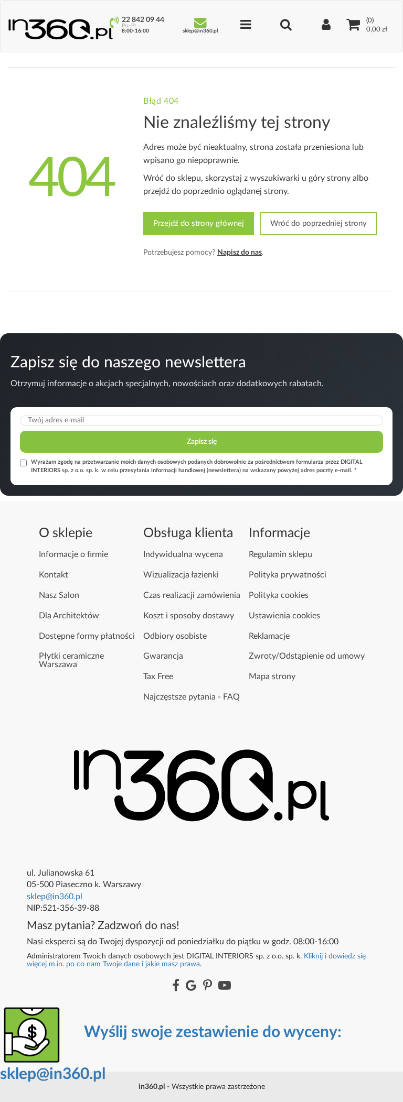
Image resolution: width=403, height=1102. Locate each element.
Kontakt (53, 575)
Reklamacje (269, 636)
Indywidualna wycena (183, 554)
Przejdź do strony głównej (198, 223)
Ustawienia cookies (284, 616)
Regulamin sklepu (280, 554)
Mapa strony (272, 676)
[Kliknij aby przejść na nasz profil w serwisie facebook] (175, 986)
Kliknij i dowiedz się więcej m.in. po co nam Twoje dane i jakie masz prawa (196, 959)
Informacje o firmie (73, 554)
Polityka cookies (279, 595)
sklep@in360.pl (54, 896)
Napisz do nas (239, 252)
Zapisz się (202, 441)
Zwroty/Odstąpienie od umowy (307, 656)
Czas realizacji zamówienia (191, 595)
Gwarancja (163, 656)
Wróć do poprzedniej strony (318, 223)
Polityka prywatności (287, 575)
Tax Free (158, 676)
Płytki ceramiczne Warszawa (71, 660)
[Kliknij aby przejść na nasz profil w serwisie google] (191, 986)
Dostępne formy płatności (87, 636)
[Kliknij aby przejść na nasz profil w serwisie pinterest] (207, 986)
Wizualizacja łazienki (181, 575)
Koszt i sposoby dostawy (188, 616)
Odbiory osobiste (175, 636)
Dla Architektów (69, 616)
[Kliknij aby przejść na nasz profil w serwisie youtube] (224, 986)
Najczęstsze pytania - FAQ (191, 697)
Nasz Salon (59, 595)
